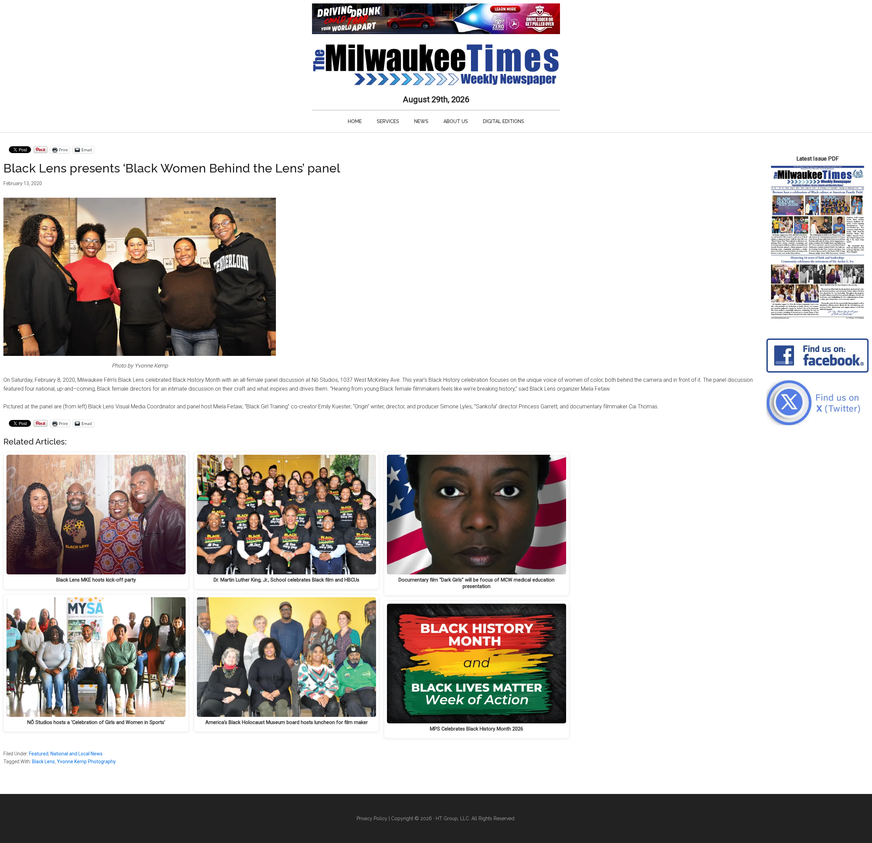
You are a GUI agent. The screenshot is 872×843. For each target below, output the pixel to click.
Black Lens (43, 761)
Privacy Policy (372, 818)
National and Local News (76, 753)
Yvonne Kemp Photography (86, 761)
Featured (38, 753)
